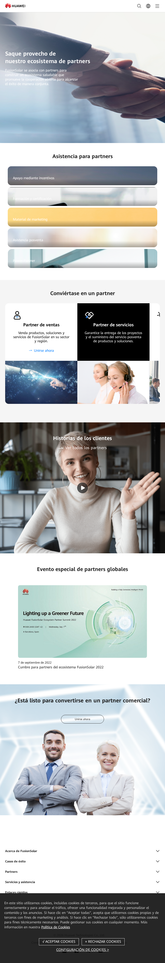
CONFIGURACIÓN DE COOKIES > (82, 950)
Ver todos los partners (86, 447)
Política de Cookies (55, 927)
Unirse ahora (44, 350)
